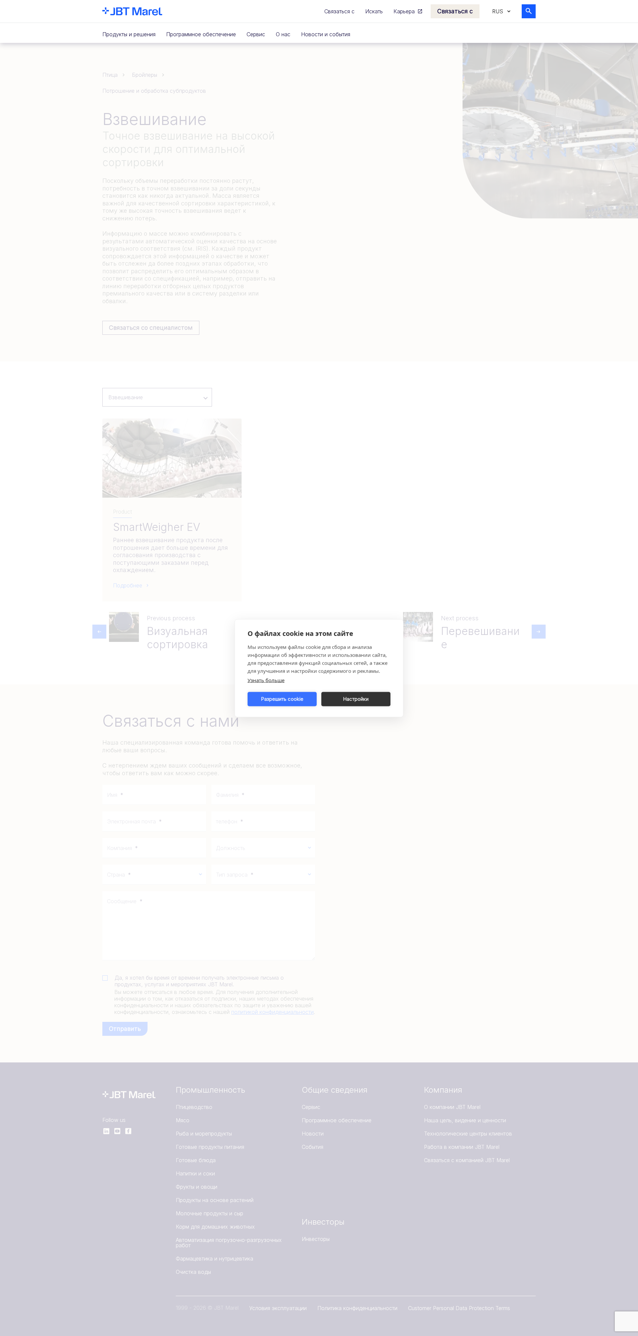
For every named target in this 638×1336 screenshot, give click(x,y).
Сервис (256, 34)
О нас (283, 34)
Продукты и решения (129, 34)
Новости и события (325, 34)
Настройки (356, 699)
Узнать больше (266, 679)
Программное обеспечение (201, 34)
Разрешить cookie (282, 699)
